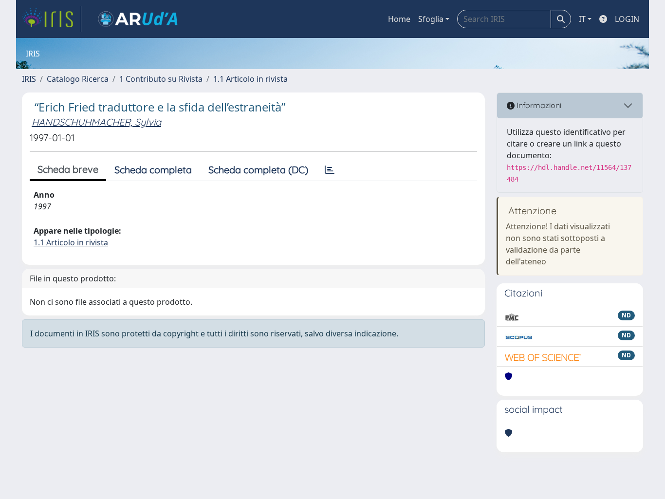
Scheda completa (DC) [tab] (258, 170)
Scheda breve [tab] (67, 169)
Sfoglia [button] (430, 19)
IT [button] (582, 19)
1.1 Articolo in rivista (250, 79)
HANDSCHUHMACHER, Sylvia (96, 122)
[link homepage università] (137, 19)
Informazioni (538, 105)
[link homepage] (51, 19)
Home (399, 19)
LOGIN (627, 19)
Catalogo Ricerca (78, 79)
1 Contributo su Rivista (161, 79)
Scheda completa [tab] (153, 170)
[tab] (329, 170)
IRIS (29, 79)
